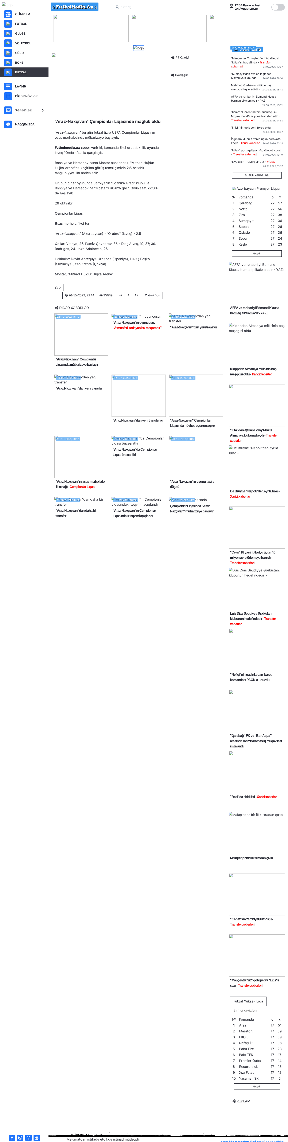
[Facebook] (12, 1138)
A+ (136, 295)
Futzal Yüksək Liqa (248, 1001)
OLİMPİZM (22, 14)
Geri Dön (153, 295)
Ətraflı (256, 253)
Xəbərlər (23, 110)
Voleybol (23, 43)
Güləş (20, 33)
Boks (19, 62)
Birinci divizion (245, 1010)
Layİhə (20, 86)
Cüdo (19, 53)
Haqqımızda (24, 124)
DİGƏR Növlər (26, 96)
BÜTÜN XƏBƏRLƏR (257, 175)
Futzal (21, 72)
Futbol (21, 24)
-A (120, 295)
